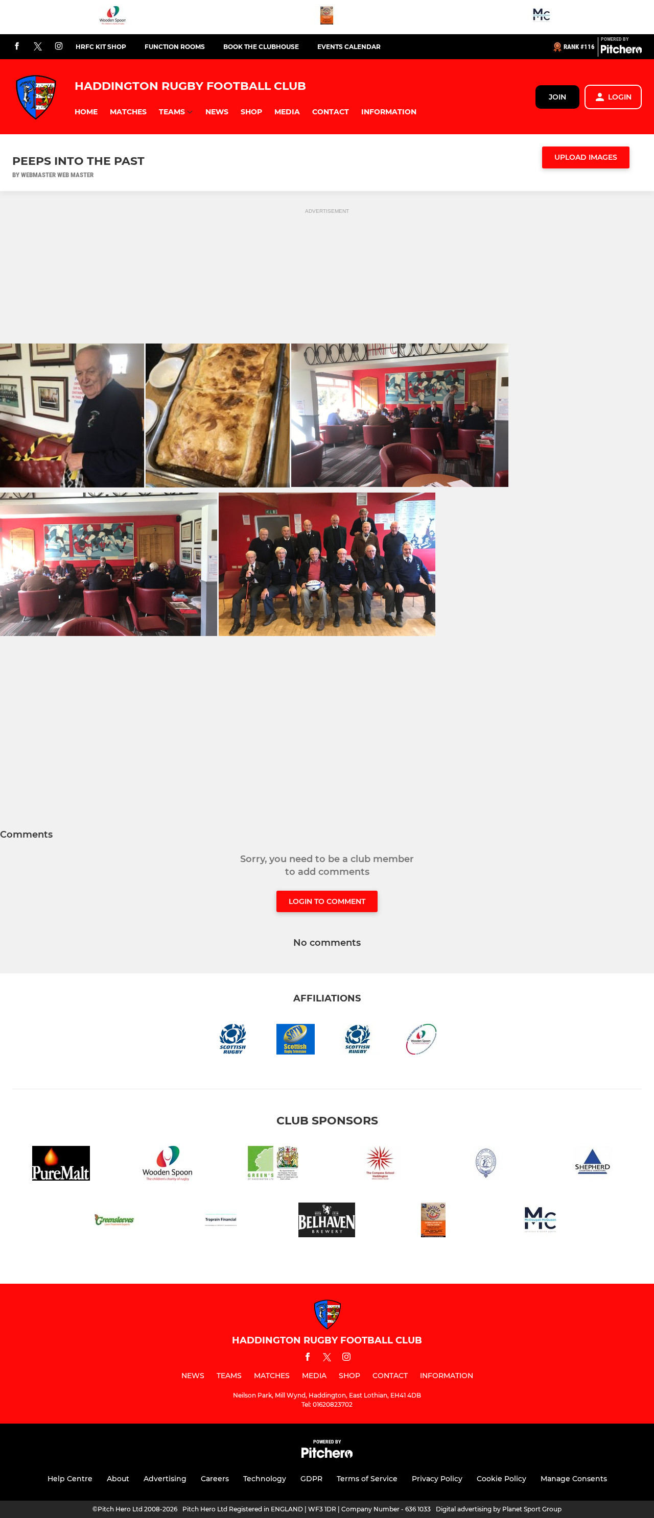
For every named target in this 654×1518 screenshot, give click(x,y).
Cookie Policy (501, 1478)
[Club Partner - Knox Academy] (486, 1165)
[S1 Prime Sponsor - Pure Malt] (61, 1165)
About (118, 1478)
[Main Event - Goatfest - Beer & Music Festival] (327, 17)
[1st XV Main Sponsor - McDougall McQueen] (541, 17)
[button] (86, 112)
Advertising (165, 1478)
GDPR (311, 1478)
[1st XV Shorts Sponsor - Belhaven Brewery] (327, 1222)
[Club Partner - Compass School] (380, 1165)
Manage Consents (574, 1478)
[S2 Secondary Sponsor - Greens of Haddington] (274, 1165)
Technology (264, 1478)
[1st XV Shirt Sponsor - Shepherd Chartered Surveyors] (593, 1165)
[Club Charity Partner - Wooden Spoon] (112, 17)
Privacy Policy (437, 1478)
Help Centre (70, 1478)
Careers (215, 1478)
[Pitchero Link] (621, 51)
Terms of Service (367, 1478)
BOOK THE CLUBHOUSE (261, 47)
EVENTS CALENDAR (349, 47)
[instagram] (58, 46)
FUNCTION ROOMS (175, 47)
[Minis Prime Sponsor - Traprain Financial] (221, 1222)
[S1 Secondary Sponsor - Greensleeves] (114, 1222)
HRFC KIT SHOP (101, 47)
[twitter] (38, 47)
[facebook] (16, 46)
